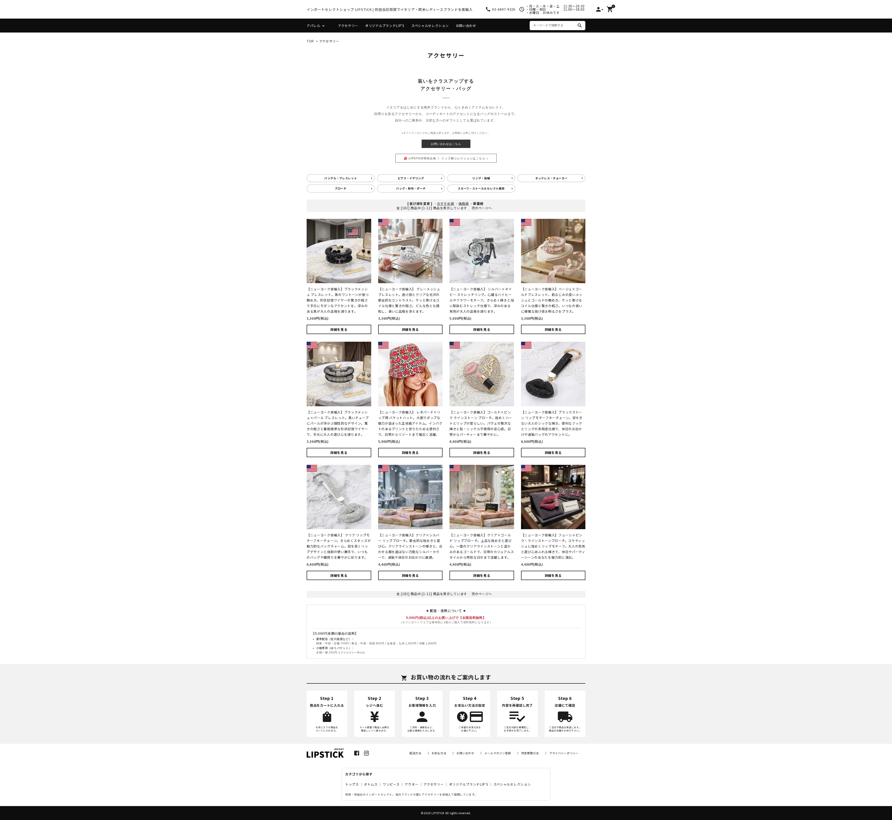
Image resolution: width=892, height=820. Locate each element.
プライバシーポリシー (564, 753)
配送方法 (415, 753)
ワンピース (391, 784)
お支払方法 (439, 753)
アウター (411, 784)
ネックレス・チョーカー (551, 178)
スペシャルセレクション (430, 25)
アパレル (313, 25)
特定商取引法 (530, 753)
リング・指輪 (481, 178)
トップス (352, 784)
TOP (310, 41)
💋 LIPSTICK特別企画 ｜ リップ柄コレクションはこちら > (446, 158)
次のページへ (482, 208)
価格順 (464, 203)
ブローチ (341, 188)
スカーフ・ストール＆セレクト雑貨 (481, 188)
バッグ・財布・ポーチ (411, 188)
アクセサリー (348, 25)
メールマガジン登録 (497, 753)
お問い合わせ (466, 25)
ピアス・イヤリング (411, 178)
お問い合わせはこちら (446, 144)
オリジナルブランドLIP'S (384, 25)
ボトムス (371, 784)
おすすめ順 (445, 203)
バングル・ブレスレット (340, 178)
